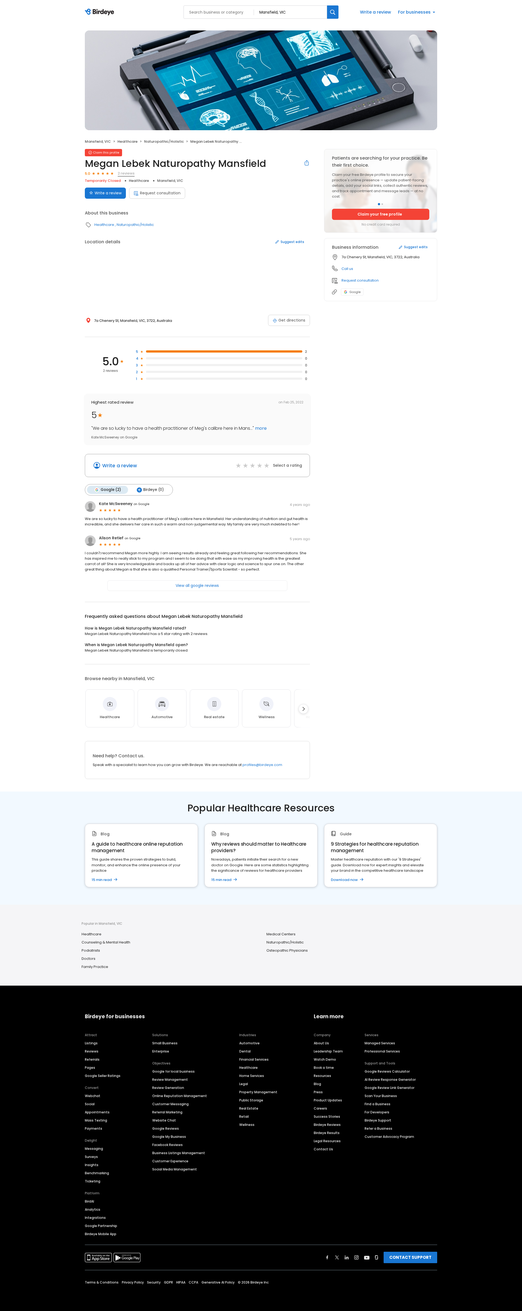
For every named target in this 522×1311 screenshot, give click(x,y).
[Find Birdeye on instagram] (356, 1257)
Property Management (258, 1092)
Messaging (94, 1148)
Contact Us (323, 1149)
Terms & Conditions (102, 1282)
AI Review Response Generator (390, 1079)
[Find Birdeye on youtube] (366, 1257)
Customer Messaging (170, 1104)
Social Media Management (174, 1169)
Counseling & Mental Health (106, 942)
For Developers (377, 1112)
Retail (244, 1116)
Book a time (324, 1067)
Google (355, 292)
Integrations (95, 1217)
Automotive (249, 1043)
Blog (317, 1084)
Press (318, 1092)
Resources (322, 1075)
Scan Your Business (381, 1096)
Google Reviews (165, 1128)
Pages (90, 1067)
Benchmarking (97, 1173)
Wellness (246, 1124)
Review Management (170, 1079)
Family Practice (95, 966)
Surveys (91, 1156)
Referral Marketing (167, 1112)
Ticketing (92, 1181)
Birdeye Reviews (327, 1124)
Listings (91, 1043)
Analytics (92, 1209)
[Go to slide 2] (382, 204)
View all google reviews (197, 585)
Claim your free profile (380, 214)
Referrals (92, 1059)
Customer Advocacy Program (389, 1136)
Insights (91, 1165)
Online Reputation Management (179, 1096)
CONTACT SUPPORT (410, 1257)
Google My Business (169, 1136)
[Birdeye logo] (100, 12)
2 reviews (126, 173)
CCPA (193, 1282)
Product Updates (328, 1100)
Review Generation (168, 1087)
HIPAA (180, 1282)
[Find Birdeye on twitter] (337, 1257)
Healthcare (127, 141)
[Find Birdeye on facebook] (327, 1257)
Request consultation (160, 193)
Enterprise (160, 1051)
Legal (243, 1084)
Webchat (92, 1096)
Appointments (97, 1112)
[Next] (303, 709)
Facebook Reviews (167, 1144)
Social (90, 1104)
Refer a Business (378, 1128)
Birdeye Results (327, 1133)
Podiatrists (91, 950)
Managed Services (380, 1043)
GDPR (168, 1282)
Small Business (165, 1043)
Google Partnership (101, 1225)
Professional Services (382, 1051)
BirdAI (89, 1201)
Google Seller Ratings (102, 1075)
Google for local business (173, 1071)
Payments (93, 1128)
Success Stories (327, 1116)
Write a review (375, 12)
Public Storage (251, 1100)
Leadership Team (328, 1051)
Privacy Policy (133, 1282)
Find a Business (377, 1104)
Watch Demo (325, 1059)
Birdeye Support (378, 1120)
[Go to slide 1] (379, 204)
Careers (320, 1108)
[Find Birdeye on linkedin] (346, 1257)
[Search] (332, 12)
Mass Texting (96, 1120)
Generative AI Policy (218, 1282)
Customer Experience (170, 1161)
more (260, 428)
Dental (245, 1051)
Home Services (251, 1075)
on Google (141, 504)
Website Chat (164, 1120)
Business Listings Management (178, 1153)
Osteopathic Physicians (287, 950)
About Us (321, 1043)
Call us (347, 268)
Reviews (91, 1051)
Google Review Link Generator (389, 1087)
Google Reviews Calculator (387, 1071)
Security (154, 1282)
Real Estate (248, 1108)
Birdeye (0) (153, 489)
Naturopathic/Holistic (164, 141)
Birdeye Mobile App (100, 1234)
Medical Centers (281, 934)
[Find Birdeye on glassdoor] (376, 1257)
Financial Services (254, 1059)
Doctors (88, 958)
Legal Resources (327, 1141)
